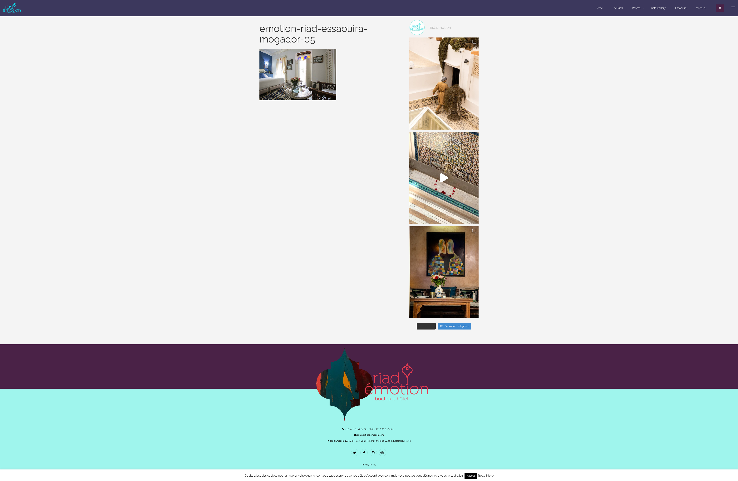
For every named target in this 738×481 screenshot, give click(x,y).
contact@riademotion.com (370, 435)
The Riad (617, 8)
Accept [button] (471, 475)
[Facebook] (364, 453)
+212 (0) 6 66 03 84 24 (382, 429)
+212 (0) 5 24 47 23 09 (355, 429)
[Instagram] (374, 453)
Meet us (700, 8)
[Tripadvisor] (383, 453)
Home (599, 8)
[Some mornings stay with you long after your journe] (444, 83)
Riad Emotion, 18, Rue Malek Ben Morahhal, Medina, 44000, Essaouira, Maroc (370, 440)
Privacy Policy (369, 464)
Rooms (636, 8)
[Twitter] (355, 453)
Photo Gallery (658, 8)
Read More (486, 475)
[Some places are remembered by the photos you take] (444, 178)
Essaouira (680, 8)
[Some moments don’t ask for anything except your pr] (444, 272)
